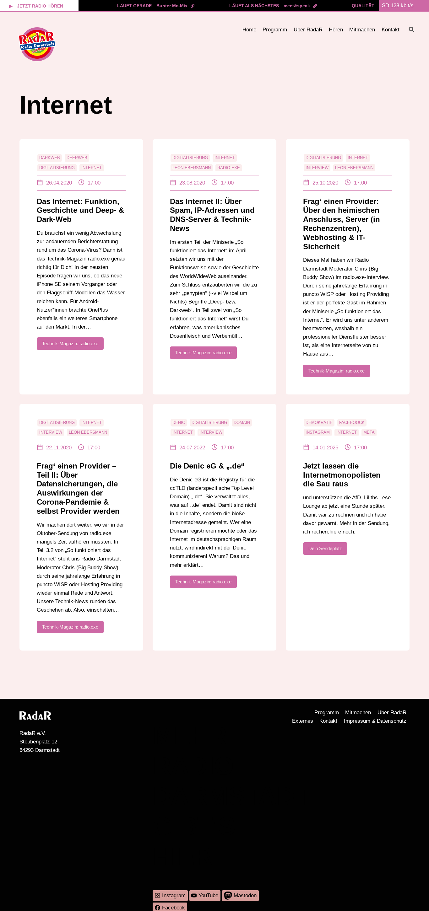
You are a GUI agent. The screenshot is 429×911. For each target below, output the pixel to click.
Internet (91, 167)
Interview (317, 167)
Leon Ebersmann (191, 167)
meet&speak (297, 5)
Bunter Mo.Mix (171, 5)
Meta (369, 432)
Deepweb (77, 157)
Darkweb (49, 157)
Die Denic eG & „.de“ (207, 466)
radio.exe (228, 167)
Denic (178, 422)
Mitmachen (362, 30)
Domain (242, 422)
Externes (302, 721)
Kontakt (390, 30)
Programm (275, 30)
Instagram (318, 432)
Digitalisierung (57, 167)
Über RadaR (308, 30)
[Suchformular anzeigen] (411, 29)
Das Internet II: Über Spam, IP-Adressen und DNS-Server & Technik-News (212, 215)
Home (249, 30)
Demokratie (319, 422)
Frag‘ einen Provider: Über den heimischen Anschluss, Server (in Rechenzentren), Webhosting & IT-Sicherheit (341, 224)
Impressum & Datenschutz (375, 721)
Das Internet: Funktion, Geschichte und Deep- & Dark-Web (80, 210)
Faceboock (352, 422)
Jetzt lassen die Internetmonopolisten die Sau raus (342, 475)
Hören (336, 30)
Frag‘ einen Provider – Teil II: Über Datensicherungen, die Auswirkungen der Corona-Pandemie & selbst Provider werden (78, 488)
